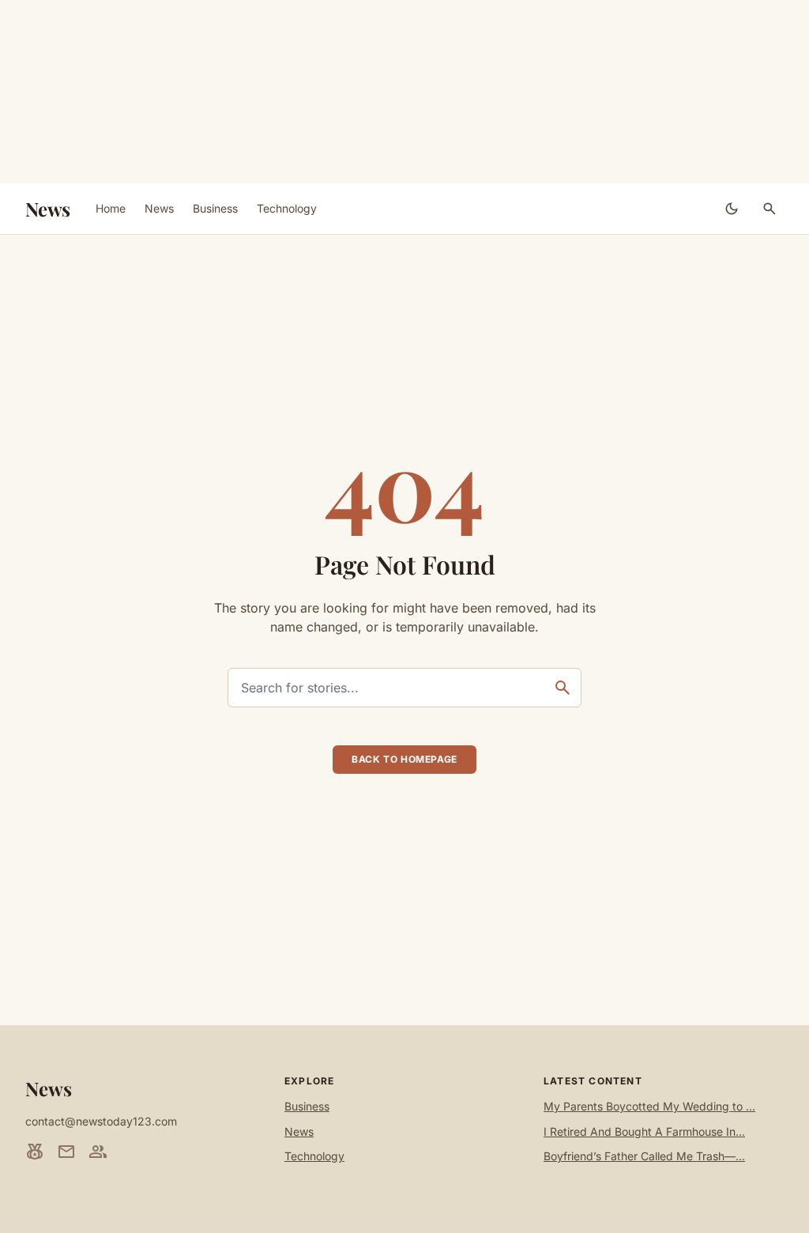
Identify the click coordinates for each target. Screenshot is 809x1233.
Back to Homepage (404, 759)
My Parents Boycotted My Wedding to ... (649, 1106)
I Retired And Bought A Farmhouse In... (644, 1131)
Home (111, 208)
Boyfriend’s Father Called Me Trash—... (644, 1156)
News (47, 208)
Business (215, 208)
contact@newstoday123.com (101, 1121)
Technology (287, 208)
